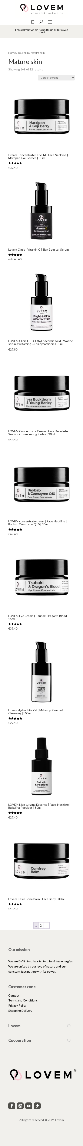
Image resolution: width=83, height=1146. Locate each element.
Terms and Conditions (23, 1000)
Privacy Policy (17, 1005)
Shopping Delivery (20, 1010)
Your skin (23, 52)
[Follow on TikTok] (37, 1105)
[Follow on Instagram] (20, 1105)
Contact (13, 995)
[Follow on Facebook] (11, 1105)
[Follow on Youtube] (28, 1105)
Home (12, 52)
